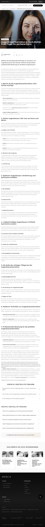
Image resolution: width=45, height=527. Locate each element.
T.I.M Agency (22, 524)
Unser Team (11, 5)
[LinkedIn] (19, 55)
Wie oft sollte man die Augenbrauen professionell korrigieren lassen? (19, 394)
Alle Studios (27, 483)
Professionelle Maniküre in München (16, 511)
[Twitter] (17, 55)
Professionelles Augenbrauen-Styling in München (18, 509)
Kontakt (26, 491)
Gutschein (26, 487)
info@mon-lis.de (7, 501)
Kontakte (30, 5)
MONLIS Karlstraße (6, 487)
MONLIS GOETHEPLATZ (7, 483)
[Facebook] (14, 55)
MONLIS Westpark (6, 485)
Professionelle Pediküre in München (32, 509)
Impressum (34, 524)
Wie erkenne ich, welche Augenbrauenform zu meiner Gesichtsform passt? (19, 389)
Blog (25, 485)
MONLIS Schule (5, 5)
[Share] (22, 55)
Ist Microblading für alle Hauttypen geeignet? (13, 398)
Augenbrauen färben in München (20, 107)
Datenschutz (40, 524)
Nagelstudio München (5, 509)
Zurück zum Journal (7, 36)
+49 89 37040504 (7, 499)
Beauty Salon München (6, 511)
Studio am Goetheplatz (20, 377)
